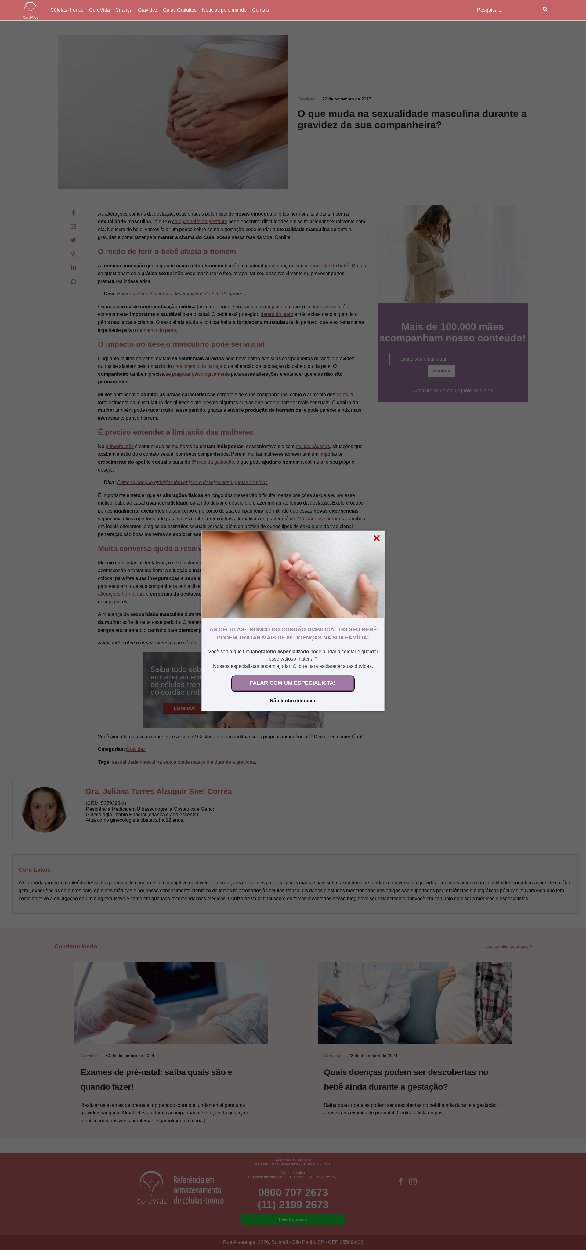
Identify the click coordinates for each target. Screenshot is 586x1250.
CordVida (99, 10)
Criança (123, 10)
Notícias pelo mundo (224, 10)
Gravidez (147, 10)
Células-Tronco (67, 10)
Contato (260, 10)
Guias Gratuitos (180, 10)
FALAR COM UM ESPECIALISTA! (292, 682)
